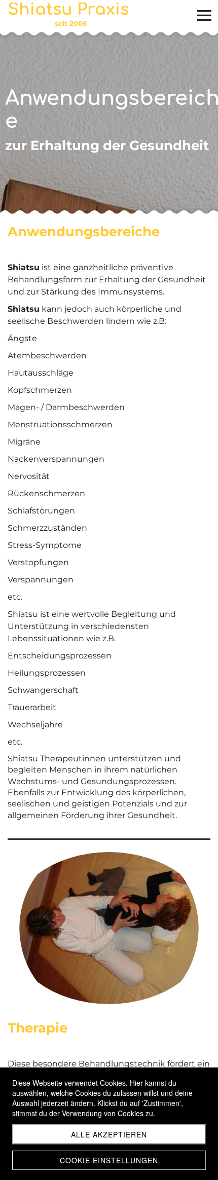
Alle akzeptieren (109, 1134)
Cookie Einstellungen (109, 1160)
